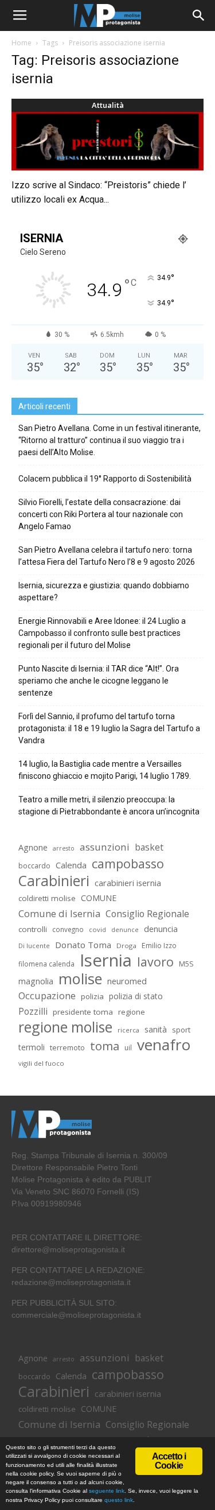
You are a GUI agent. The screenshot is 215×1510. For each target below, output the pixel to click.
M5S (186, 964)
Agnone (33, 847)
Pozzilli (33, 1012)
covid (97, 929)
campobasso (128, 863)
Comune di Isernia (59, 913)
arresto (64, 848)
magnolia (35, 981)
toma (104, 1046)
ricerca (128, 1030)
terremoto (67, 1048)
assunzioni (105, 847)
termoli (31, 1047)
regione (131, 1012)
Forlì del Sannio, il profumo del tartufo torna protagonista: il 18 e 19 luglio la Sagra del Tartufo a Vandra (109, 728)
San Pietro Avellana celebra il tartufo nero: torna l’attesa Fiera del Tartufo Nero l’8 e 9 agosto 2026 (106, 555)
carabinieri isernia (128, 882)
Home (21, 43)
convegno (68, 929)
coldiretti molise (47, 898)
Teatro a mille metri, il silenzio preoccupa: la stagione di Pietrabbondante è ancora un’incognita (109, 805)
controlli (32, 929)
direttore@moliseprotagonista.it (68, 1249)
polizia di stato (136, 996)
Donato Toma (83, 944)
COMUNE (98, 897)
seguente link (106, 1491)
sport (181, 1029)
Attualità (108, 105)
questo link (118, 1500)
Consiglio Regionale (147, 914)
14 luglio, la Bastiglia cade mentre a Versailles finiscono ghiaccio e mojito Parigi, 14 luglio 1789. (104, 770)
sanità (155, 1029)
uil (128, 1048)
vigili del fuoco (41, 1063)
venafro (163, 1045)
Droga (126, 945)
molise (80, 979)
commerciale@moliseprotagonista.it (76, 1314)
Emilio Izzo (159, 945)
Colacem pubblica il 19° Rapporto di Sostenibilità (104, 478)
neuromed (127, 981)
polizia (92, 996)
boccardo (34, 866)
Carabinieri (53, 881)
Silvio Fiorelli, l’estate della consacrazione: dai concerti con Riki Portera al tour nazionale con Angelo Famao (100, 514)
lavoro (155, 962)
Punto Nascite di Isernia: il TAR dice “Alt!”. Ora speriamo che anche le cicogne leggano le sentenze (98, 680)
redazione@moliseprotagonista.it (71, 1282)
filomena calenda (46, 963)
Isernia (106, 960)
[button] (199, 15)
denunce (125, 930)
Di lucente (34, 945)
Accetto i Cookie (169, 1460)
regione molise (65, 1027)
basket (149, 847)
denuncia (161, 928)
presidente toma (83, 1012)
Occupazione (47, 996)
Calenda (71, 865)
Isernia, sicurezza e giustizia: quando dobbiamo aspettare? (103, 591)
